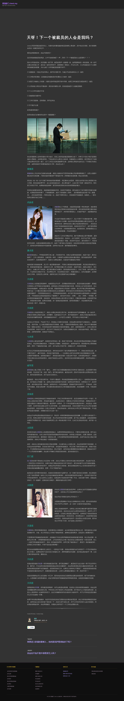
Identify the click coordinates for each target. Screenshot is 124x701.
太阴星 (61, 489)
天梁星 (29, 530)
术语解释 (37, 673)
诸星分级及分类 (38, 676)
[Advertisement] (62, 19)
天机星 (40, 563)
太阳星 (38, 432)
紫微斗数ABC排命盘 (67, 673)
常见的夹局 (37, 681)
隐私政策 (94, 673)
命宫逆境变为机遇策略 (12, 671)
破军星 (29, 370)
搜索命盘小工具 (66, 676)
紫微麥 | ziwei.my (9, 3)
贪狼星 (29, 398)
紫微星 (29, 173)
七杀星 (29, 341)
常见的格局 (37, 678)
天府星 (29, 284)
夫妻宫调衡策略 (10, 686)
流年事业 (9, 683)
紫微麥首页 (65, 671)
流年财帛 (9, 678)
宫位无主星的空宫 (39, 683)
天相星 (29, 312)
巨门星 (29, 461)
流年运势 (9, 673)
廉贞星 (29, 255)
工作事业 (32, 627)
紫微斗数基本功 (38, 671)
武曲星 (57, 207)
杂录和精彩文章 (38, 686)
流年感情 (9, 688)
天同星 (37, 587)
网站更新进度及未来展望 (97, 671)
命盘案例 (37, 688)
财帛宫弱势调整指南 (11, 676)
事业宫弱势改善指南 (11, 681)
